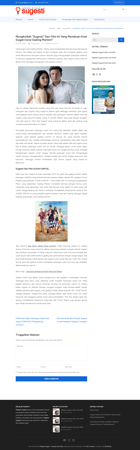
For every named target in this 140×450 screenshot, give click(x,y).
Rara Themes (90, 446)
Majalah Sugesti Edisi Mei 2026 (104, 63)
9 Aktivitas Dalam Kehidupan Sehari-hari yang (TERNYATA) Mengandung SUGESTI (32, 321)
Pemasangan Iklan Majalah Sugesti (75, 19)
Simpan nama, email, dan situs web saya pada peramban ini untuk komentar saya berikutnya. (48, 372)
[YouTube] (100, 75)
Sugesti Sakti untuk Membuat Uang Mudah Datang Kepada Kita (105, 416)
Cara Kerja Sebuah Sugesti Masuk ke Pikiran (44, 271)
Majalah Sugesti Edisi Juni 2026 (104, 58)
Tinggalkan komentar (51, 43)
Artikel (30, 19)
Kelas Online (94, 410)
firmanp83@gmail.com (25, 2)
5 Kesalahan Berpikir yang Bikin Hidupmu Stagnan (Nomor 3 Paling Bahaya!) (104, 423)
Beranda (19, 19)
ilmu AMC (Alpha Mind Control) (42, 246)
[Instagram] (97, 75)
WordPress (108, 446)
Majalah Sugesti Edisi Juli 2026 (103, 52)
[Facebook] (94, 75)
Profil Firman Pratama (47, 19)
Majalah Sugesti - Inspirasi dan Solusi (51, 446)
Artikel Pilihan (118, 2)
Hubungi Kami (99, 19)
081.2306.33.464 (43, 2)
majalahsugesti (35, 43)
